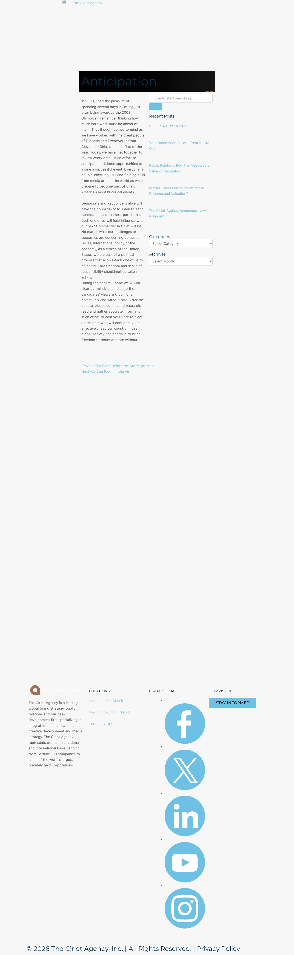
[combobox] (181, 98)
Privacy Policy (218, 949)
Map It (118, 700)
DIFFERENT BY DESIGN (168, 126)
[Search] (155, 106)
